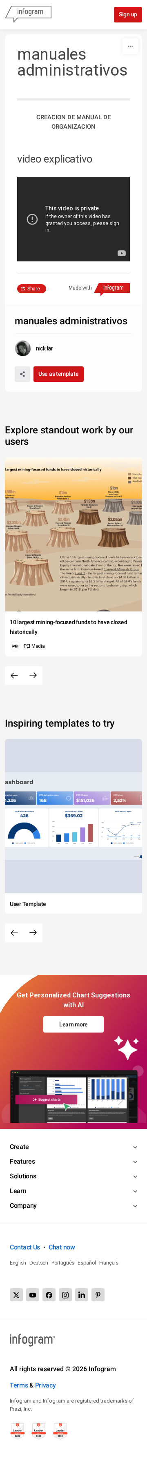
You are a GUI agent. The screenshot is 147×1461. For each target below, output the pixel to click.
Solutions (23, 1176)
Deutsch (38, 1263)
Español (87, 1263)
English (18, 1263)
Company (23, 1205)
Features (22, 1161)
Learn (18, 1191)
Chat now (62, 1247)
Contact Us (25, 1247)
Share (33, 289)
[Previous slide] (14, 675)
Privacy (45, 1385)
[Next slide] (33, 675)
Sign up (128, 14)
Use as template (58, 373)
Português (62, 1263)
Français (108, 1263)
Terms (19, 1385)
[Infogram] (28, 15)
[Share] (22, 374)
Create (19, 1147)
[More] (130, 46)
